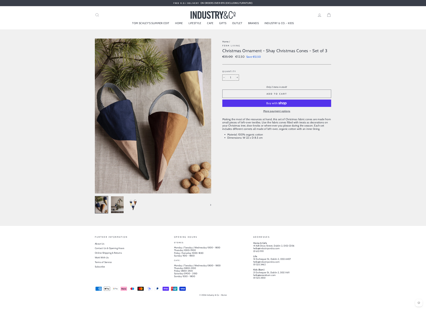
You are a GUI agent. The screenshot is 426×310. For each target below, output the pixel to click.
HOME (179, 23)
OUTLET (237, 23)
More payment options (276, 111)
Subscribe (100, 266)
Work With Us (102, 257)
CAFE (210, 23)
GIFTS (222, 23)
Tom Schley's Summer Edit (150, 23)
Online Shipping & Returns (108, 252)
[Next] (209, 204)
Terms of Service (103, 262)
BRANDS (253, 23)
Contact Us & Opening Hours (109, 248)
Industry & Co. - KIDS (279, 23)
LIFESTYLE (195, 23)
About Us (99, 243)
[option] (213, 3)
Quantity (229, 71)
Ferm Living (231, 45)
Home (225, 41)
